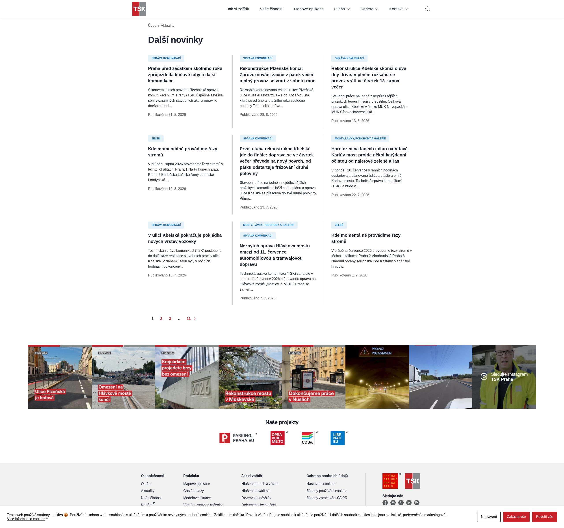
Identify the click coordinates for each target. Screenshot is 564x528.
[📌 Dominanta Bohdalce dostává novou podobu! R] (250, 376)
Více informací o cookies (26, 519)
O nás (339, 9)
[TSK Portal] (416, 503)
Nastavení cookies (320, 484)
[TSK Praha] (139, 9)
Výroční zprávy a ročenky (203, 505)
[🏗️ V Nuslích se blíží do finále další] (313, 376)
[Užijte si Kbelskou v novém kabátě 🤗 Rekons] (440, 376)
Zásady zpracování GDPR (326, 498)
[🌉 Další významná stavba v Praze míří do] (187, 376)
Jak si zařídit (238, 9)
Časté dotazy (193, 491)
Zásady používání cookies (326, 491)
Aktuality (147, 491)
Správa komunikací (166, 58)
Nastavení (489, 517)
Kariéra (367, 9)
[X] (401, 503)
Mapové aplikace (309, 9)
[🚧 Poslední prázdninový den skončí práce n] (123, 376)
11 (189, 318)
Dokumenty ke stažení (258, 505)
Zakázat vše (516, 517)
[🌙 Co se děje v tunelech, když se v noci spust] (377, 376)
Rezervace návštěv (256, 498)
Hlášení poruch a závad (259, 484)
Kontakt (396, 9)
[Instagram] (393, 503)
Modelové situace (197, 498)
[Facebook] (385, 503)
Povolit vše (544, 517)
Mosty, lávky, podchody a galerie (360, 138)
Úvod (152, 25)
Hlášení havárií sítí (255, 491)
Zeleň (156, 138)
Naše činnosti (271, 9)
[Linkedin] (409, 503)
